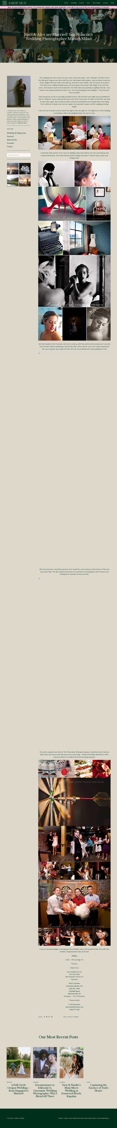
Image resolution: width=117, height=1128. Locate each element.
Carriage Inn (82, 111)
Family (89, 1082)
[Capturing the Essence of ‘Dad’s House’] (98, 1062)
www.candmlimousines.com (74, 1007)
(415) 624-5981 (74, 974)
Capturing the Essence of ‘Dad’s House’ (99, 1088)
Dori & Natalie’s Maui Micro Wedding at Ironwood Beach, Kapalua (71, 1091)
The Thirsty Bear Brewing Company (76, 752)
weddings (58, 29)
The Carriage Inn (77, 960)
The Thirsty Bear (78, 996)
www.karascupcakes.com (74, 986)
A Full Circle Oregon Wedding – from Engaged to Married (18, 1089)
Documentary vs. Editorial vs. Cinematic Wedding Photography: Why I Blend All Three (45, 1091)
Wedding (9, 1082)
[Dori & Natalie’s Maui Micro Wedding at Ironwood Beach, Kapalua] (71, 1062)
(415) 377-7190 (74, 1009)
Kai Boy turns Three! (16, 1118)
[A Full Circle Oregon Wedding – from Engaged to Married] (18, 1062)
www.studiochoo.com (74, 972)
